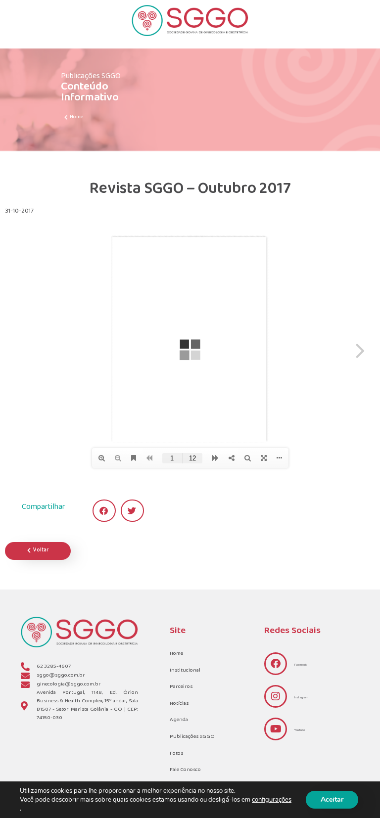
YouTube (299, 730)
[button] (104, 511)
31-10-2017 (19, 211)
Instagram (301, 697)
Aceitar (332, 799)
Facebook (300, 665)
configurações (271, 799)
